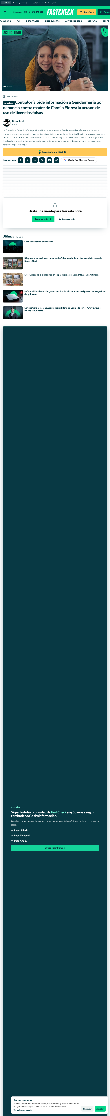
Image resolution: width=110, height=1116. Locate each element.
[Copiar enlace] (56, 160)
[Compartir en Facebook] (20, 160)
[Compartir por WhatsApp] (42, 160)
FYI (19, 21)
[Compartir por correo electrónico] (49, 160)
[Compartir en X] (27, 160)
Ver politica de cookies (23, 1110)
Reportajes (33, 21)
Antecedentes (73, 21)
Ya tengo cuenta (67, 219)
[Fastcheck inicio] (60, 12)
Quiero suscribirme (54, 848)
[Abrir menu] (5, 12)
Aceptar (100, 1109)
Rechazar (87, 1109)
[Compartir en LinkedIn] (35, 160)
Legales (6, 3)
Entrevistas (52, 21)
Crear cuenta (41, 219)
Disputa (92, 21)
